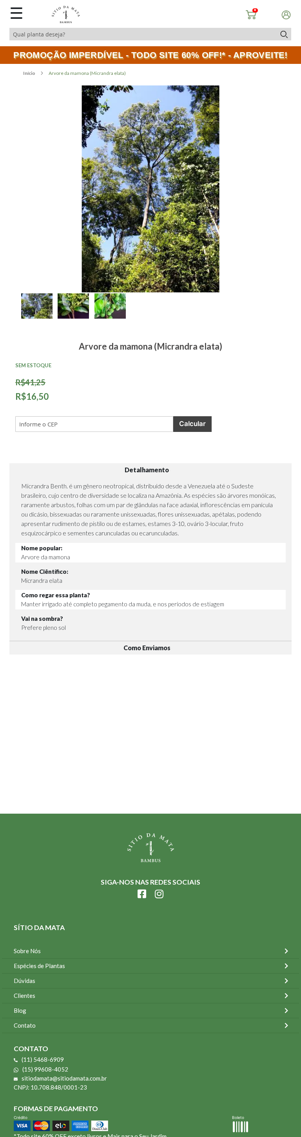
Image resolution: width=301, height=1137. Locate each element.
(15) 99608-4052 (45, 1069)
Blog (20, 1010)
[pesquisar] (283, 34)
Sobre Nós (27, 950)
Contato (25, 1025)
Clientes (24, 995)
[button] (39, 314)
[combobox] (142, 34)
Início (29, 73)
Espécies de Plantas (39, 965)
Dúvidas (24, 980)
